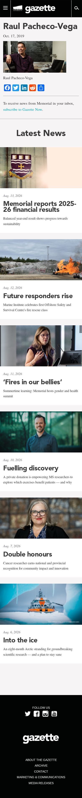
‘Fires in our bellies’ (32, 382)
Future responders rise (38, 296)
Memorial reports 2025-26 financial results (39, 206)
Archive (41, 765)
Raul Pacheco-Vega (40, 26)
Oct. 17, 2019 (13, 35)
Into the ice (20, 640)
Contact (41, 771)
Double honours (27, 554)
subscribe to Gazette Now (22, 109)
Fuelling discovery (30, 468)
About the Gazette (41, 760)
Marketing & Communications (41, 777)
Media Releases (41, 783)
